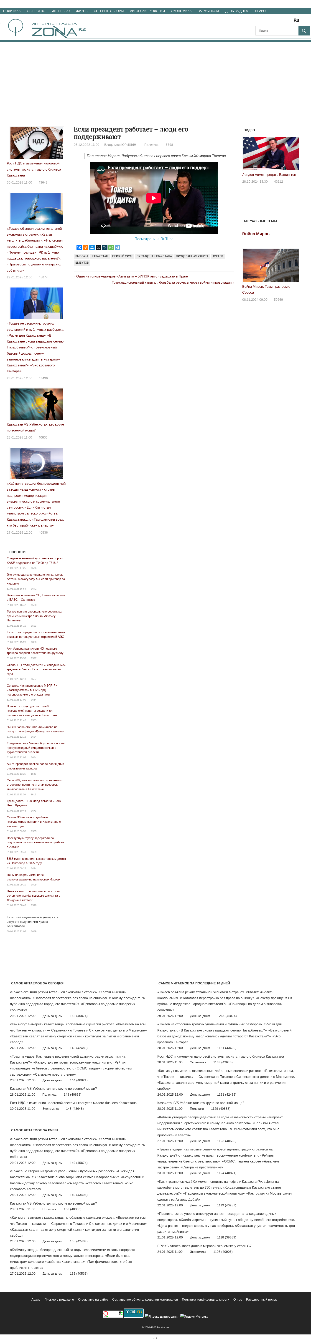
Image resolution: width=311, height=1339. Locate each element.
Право (260, 11)
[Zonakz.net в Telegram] (278, 22)
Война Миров (256, 234)
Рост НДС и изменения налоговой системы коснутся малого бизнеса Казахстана (34, 169)
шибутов (82, 262)
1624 (33, 736)
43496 (43, 378)
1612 (33, 794)
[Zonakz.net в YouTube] (271, 22)
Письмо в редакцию (59, 1299)
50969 (278, 299)
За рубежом (208, 11)
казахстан (100, 256)
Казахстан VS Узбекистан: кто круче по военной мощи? (53, 1088)
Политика (11, 11)
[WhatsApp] (111, 247)
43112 (278, 181)
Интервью (61, 11)
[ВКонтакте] (79, 247)
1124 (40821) (227, 1173)
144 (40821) (79, 1080)
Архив (35, 1299)
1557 (33, 679)
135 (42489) (79, 1241)
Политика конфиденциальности (205, 1299)
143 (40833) (73, 1094)
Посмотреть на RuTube (154, 239)
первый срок (122, 256)
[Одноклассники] (85, 247)
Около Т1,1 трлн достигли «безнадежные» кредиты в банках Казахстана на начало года (36, 669)
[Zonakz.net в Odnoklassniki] (284, 22)
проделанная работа (192, 256)
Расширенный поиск (261, 1299)
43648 (43, 182)
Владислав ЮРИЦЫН (120, 144)
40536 (43, 532)
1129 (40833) (220, 1108)
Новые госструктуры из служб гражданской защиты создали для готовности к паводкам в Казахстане (32, 711)
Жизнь (81, 11)
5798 (169, 144)
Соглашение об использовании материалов (145, 1299)
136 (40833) (73, 1209)
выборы (81, 256)
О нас (237, 1299)
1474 (33, 868)
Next (294, 155)
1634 (33, 699)
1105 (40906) (223, 1251)
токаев (218, 256)
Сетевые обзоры (109, 11)
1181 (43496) (227, 1048)
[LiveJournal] (104, 247)
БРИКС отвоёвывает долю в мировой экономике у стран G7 (204, 1246)
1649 (33, 931)
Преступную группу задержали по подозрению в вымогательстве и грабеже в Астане (35, 842)
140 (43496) (79, 1195)
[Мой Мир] (92, 247)
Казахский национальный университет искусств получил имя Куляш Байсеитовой (33, 921)
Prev (248, 155)
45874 (43, 277)
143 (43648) (75, 1108)
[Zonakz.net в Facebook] (265, 22)
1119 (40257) (226, 1205)
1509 (33, 884)
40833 (43, 437)
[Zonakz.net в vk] (290, 22)
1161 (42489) (227, 1094)
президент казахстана (154, 256)
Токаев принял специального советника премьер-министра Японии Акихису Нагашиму (34, 616)
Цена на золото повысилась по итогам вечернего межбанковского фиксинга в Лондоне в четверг (33, 896)
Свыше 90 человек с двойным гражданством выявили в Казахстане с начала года (34, 822)
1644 (33, 757)
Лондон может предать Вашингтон (269, 175)
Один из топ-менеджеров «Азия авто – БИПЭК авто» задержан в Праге (132, 276)
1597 (33, 658)
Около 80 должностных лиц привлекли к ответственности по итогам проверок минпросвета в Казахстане (35, 785)
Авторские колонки (147, 11)
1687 (33, 773)
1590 (33, 605)
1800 (33, 642)
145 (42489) (79, 1048)
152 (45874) (79, 1016)
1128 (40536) (227, 1141)
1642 (33, 588)
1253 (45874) (227, 1016)
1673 (33, 810)
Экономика (181, 11)
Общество (36, 11)
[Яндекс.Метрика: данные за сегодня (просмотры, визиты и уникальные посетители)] (194, 1316)
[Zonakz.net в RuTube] (297, 22)
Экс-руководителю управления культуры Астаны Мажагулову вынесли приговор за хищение (36, 579)
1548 (33, 905)
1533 (33, 720)
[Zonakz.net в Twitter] (258, 22)
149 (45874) (79, 1163)
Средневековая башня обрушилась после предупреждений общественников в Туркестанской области (35, 747)
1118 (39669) (226, 1237)
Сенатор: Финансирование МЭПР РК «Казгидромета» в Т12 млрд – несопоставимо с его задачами (32, 690)
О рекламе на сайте (93, 1299)
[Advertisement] (155, 76)
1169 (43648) (223, 1062)
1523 (33, 625)
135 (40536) (79, 1273)
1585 (33, 831)
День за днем (237, 11)
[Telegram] (117, 247)
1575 (33, 568)
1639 (33, 852)
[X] (98, 247)
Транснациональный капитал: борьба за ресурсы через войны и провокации (172, 282)
